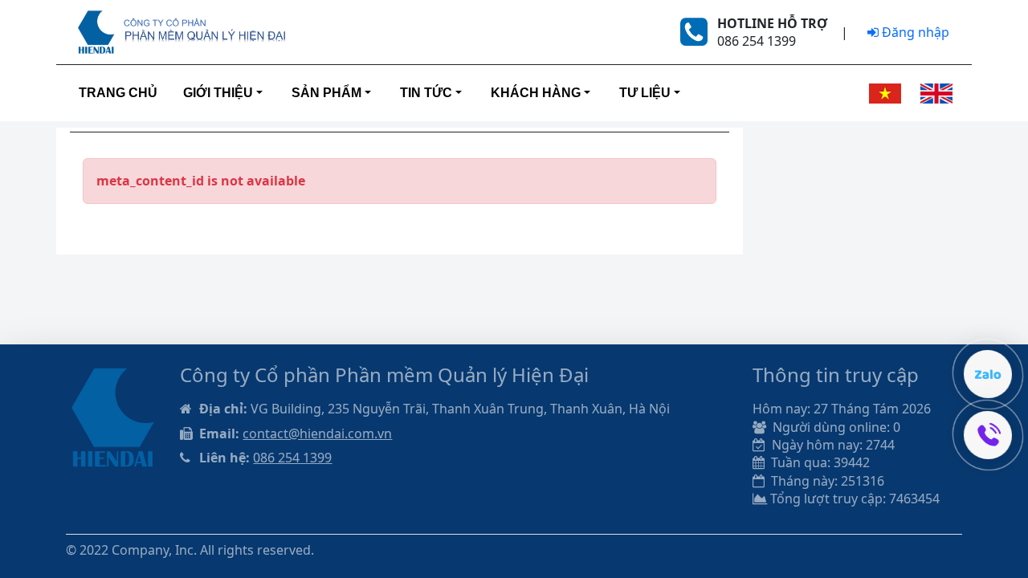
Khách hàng (536, 93)
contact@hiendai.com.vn (317, 433)
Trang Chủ (118, 93)
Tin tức (426, 93)
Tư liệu (645, 93)
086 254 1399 (292, 457)
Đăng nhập (914, 32)
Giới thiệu (218, 93)
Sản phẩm (326, 93)
